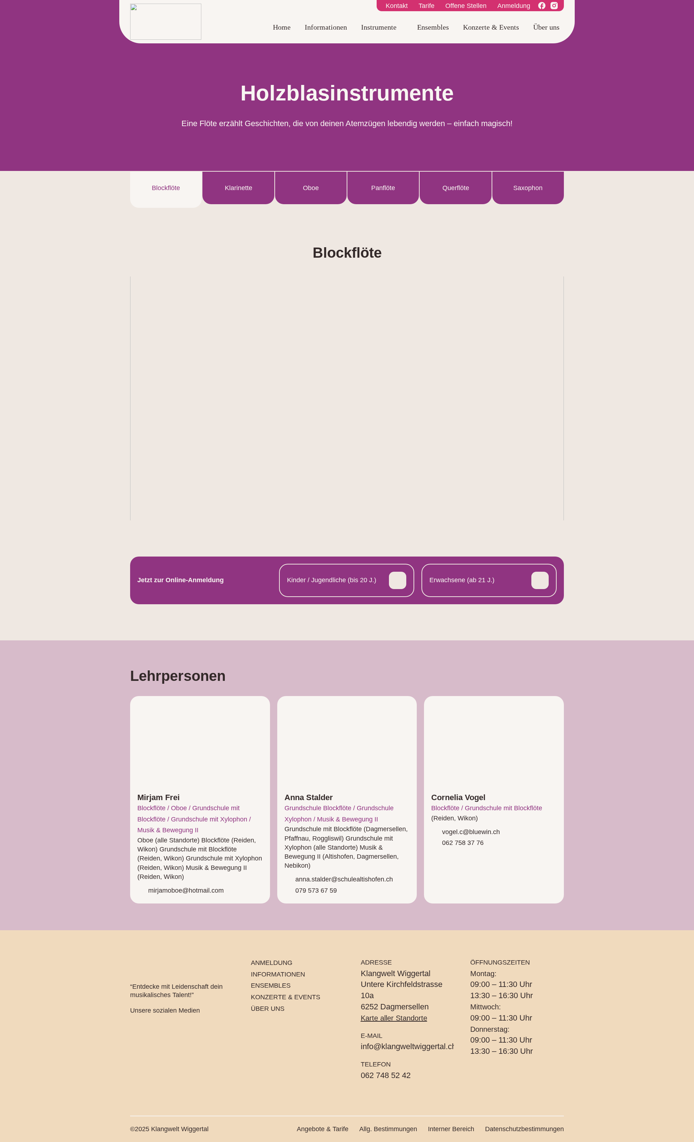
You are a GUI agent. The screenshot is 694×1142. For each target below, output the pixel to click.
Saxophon (528, 188)
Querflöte (455, 188)
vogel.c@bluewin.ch (471, 832)
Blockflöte (166, 188)
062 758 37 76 (463, 842)
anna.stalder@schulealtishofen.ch (344, 879)
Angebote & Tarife (322, 1129)
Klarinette (238, 188)
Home (282, 27)
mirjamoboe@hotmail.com (186, 890)
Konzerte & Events (491, 27)
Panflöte (383, 188)
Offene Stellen (466, 5)
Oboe (311, 188)
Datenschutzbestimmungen (524, 1129)
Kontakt (397, 5)
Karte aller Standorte (394, 1018)
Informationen (326, 27)
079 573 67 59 (316, 890)
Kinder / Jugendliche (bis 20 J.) (331, 580)
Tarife (426, 5)
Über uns (546, 27)
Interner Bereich (451, 1129)
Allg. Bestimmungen (388, 1129)
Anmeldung (513, 5)
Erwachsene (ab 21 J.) (461, 580)
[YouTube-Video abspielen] (347, 398)
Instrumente (379, 27)
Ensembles (433, 27)
